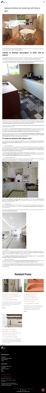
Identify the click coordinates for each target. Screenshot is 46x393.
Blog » (4, 307)
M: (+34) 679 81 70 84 (6, 376)
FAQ (32, 388)
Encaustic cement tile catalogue (6, 358)
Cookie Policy (22, 388)
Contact (2, 360)
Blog (2, 370)
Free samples (3, 367)
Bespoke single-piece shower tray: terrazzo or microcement (11, 296)
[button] (3, 351)
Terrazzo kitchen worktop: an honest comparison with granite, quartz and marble (12, 332)
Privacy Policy (16, 388)
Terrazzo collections (4, 359)
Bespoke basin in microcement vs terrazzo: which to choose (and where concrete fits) (31, 297)
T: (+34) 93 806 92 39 (6, 374)
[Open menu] (44, 2)
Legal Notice (28, 388)
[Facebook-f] (20, 390)
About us (2, 371)
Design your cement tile (5, 368)
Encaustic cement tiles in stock (6, 366)
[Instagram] (25, 390)
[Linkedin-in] (23, 390)
